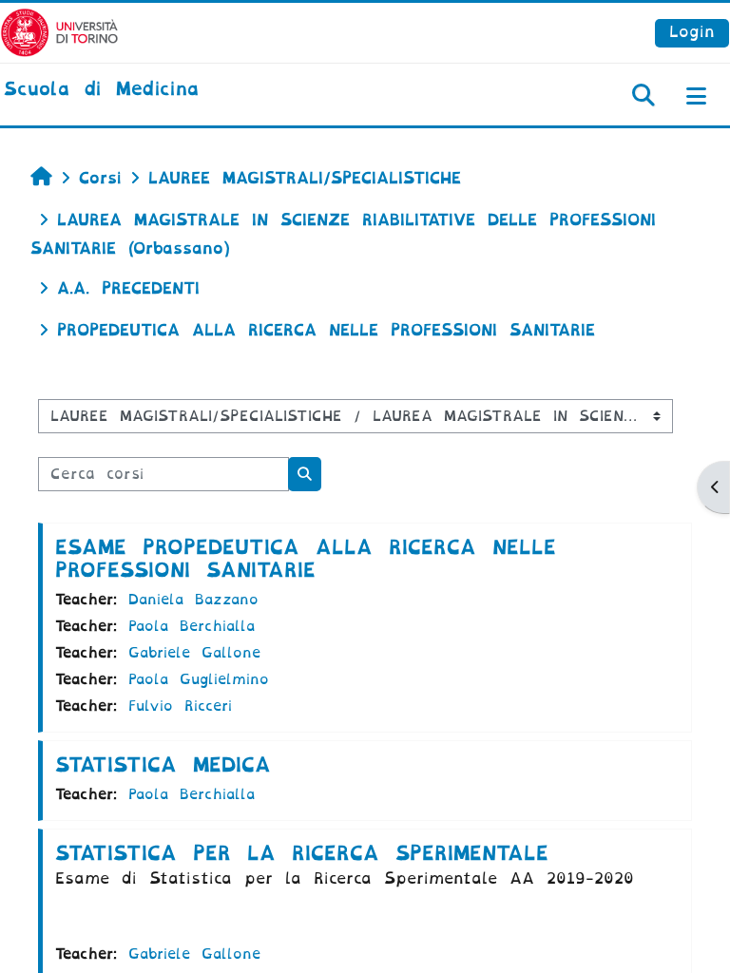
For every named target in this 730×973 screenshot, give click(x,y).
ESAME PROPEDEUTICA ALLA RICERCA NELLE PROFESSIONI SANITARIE (305, 559)
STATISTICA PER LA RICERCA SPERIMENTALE (301, 853)
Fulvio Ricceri (180, 706)
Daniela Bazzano (193, 599)
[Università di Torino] (59, 32)
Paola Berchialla (191, 626)
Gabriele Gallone (194, 652)
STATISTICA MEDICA (163, 765)
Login (692, 32)
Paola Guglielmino (198, 679)
